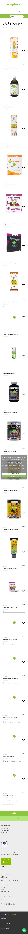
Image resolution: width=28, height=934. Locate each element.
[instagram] (15, 818)
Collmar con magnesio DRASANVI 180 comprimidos (13, 412)
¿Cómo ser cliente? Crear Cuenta (8, 882)
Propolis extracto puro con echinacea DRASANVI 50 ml (13, 68)
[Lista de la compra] (23, 11)
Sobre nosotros (4, 828)
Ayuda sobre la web (5, 891)
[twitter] (12, 818)
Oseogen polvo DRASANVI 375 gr (9, 795)
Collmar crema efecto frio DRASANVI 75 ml (11, 568)
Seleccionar (21, 28)
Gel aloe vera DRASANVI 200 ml (9, 373)
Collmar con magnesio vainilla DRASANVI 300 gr (12, 678)
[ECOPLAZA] (13, 5)
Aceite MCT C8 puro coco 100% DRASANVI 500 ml (12, 639)
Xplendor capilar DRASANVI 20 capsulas (10, 263)
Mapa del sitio (4, 836)
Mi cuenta (3, 889)
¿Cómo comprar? (4, 885)
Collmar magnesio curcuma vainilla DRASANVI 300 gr (13, 490)
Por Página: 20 (12, 28)
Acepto (14, 476)
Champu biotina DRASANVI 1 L (8, 756)
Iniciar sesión (4, 887)
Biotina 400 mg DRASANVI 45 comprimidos (11, 185)
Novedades (3, 872)
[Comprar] (14, 47)
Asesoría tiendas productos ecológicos (9, 854)
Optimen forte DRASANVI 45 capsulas (10, 717)
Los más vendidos (5, 874)
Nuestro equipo (4, 832)
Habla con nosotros (5, 834)
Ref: (22, 64)
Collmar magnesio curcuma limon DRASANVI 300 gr (13, 529)
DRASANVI (5, 65)
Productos (3, 869)
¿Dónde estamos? (5, 830)
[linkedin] (18, 818)
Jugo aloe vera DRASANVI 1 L (8, 107)
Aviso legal (3, 918)
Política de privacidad (5, 923)
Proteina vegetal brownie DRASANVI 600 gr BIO (12, 334)
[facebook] (9, 818)
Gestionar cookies (14, 473)
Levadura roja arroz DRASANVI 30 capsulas (11, 607)
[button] (4, 28)
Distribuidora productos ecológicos (9, 852)
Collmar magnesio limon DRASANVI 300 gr (11, 451)
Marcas (2, 876)
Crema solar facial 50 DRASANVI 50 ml (10, 302)
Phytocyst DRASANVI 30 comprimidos (10, 224)
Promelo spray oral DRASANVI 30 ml (9, 146)
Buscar (22, 16)
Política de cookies (5, 928)
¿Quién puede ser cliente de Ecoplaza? (9, 880)
